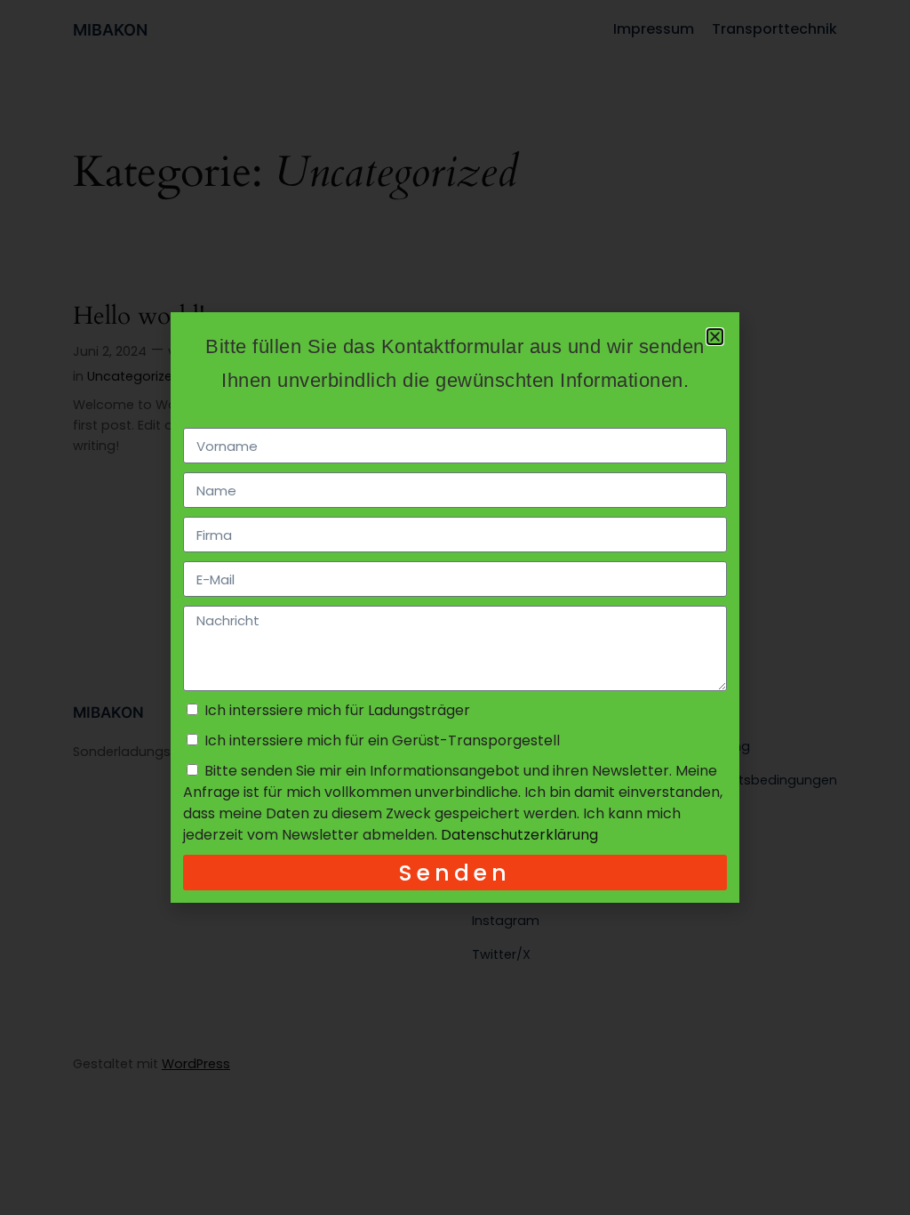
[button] (715, 336)
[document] (455, 607)
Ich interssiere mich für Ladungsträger (337, 710)
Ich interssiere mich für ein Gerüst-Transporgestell (382, 740)
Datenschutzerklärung (519, 835)
